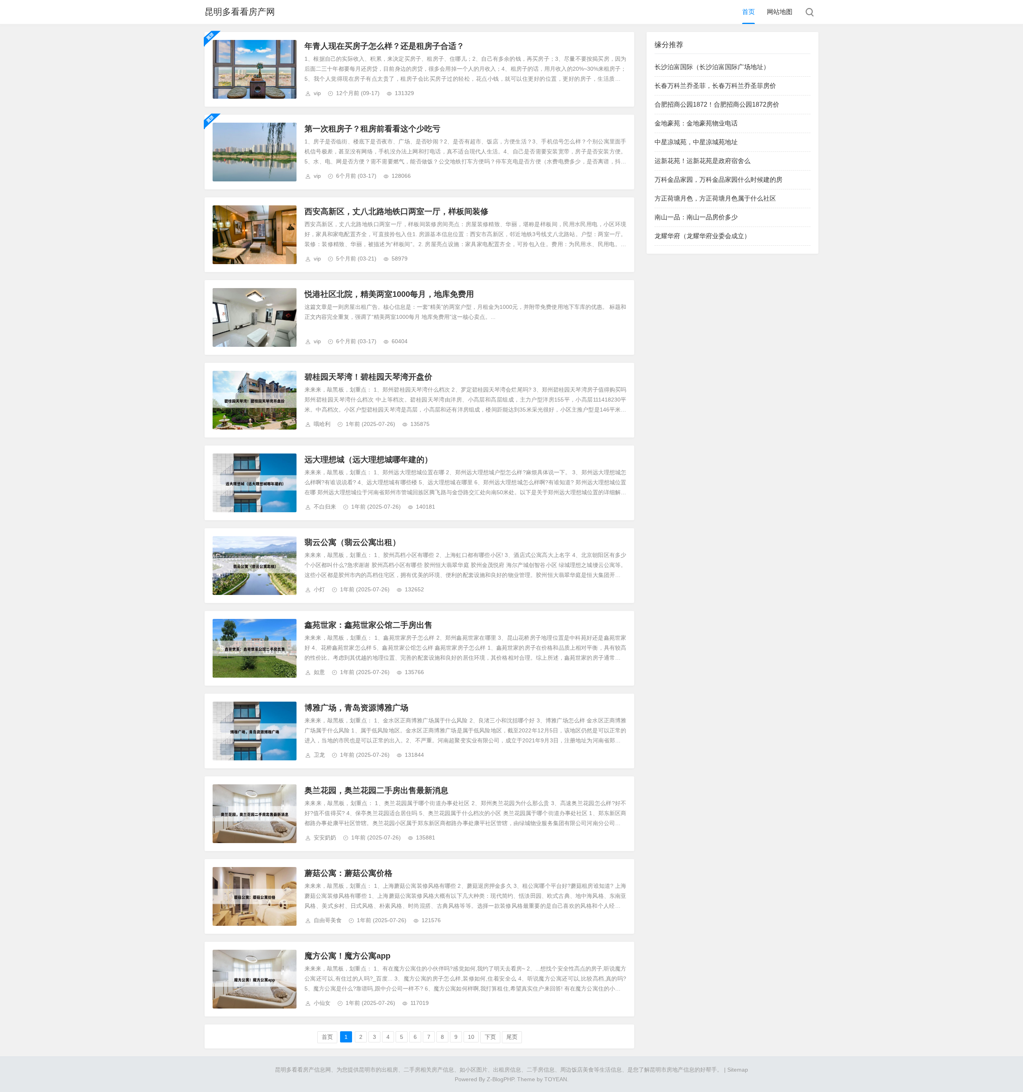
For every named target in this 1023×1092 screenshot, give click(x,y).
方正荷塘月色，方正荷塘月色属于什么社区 (715, 198)
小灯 (319, 589)
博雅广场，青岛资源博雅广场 (356, 707)
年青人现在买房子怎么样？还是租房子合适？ (384, 46)
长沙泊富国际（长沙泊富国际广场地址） (712, 67)
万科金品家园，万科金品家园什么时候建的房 (718, 179)
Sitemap (737, 1069)
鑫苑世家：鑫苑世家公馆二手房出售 (368, 625)
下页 (490, 1037)
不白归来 (325, 506)
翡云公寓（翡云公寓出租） (352, 542)
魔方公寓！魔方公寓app (347, 955)
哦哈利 (322, 424)
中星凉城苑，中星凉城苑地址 (696, 142)
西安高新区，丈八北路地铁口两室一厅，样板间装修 (396, 211)
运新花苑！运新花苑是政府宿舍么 (702, 160)
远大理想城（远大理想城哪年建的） (368, 459)
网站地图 (779, 11)
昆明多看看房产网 (240, 12)
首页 (748, 11)
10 (471, 1037)
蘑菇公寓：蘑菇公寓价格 (348, 873)
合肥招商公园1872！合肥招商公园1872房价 (717, 104)
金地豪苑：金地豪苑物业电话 (696, 123)
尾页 (511, 1037)
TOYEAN (555, 1079)
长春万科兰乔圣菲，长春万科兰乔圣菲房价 (715, 85)
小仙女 (322, 1003)
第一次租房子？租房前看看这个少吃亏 (372, 128)
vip (317, 93)
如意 (319, 672)
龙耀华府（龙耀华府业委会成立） (702, 236)
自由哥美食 (328, 920)
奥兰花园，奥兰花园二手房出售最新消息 (376, 790)
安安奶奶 (325, 837)
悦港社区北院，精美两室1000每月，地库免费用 (389, 294)
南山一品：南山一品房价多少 (696, 217)
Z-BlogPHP (500, 1079)
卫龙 (319, 755)
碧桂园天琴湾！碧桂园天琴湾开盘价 (368, 376)
